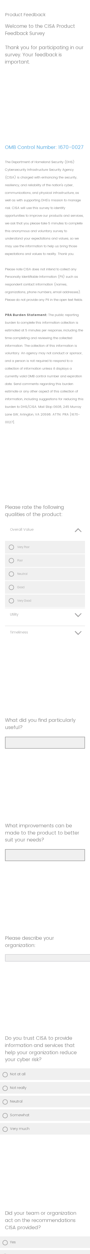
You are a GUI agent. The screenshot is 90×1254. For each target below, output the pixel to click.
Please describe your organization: (29, 942)
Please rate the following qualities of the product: (34, 511)
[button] (45, 532)
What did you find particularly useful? (40, 724)
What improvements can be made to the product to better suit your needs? (42, 832)
